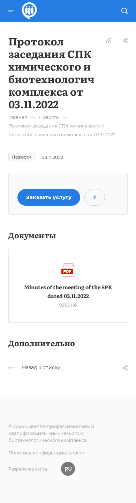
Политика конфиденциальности (46, 452)
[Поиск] (124, 11)
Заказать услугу (48, 197)
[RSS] (108, 40)
